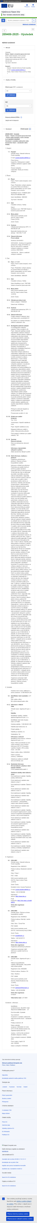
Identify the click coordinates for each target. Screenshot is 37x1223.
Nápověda (5, 1075)
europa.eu (5, 1151)
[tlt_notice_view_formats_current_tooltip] (30, 129)
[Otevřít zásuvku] (4, 30)
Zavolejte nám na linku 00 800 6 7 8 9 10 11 (14, 1159)
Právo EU (4, 1122)
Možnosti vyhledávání (29, 24)
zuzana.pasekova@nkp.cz (18, 70)
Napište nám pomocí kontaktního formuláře (14, 1165)
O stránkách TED (6, 1110)
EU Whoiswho (6, 1131)
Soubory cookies (6, 1098)
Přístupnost (5, 1101)
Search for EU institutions (9, 1177)
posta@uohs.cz (19, 935)
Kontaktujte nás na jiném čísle (10, 1162)
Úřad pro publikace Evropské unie (12, 1063)
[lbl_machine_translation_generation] (21, 117)
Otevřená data (6, 1125)
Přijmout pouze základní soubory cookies (19, 1219)
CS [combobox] (7, 91)
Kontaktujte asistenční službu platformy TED (14, 1078)
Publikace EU (5, 1134)
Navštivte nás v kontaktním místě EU (12, 1168)
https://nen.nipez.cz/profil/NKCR (21, 901)
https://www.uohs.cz (21, 942)
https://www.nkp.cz (20, 896)
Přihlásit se (27, 6)
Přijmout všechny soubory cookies (17, 1214)
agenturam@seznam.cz (22, 987)
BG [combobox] (7, 106)
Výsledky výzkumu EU (8, 1128)
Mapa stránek (6, 1113)
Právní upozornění (7, 1095)
